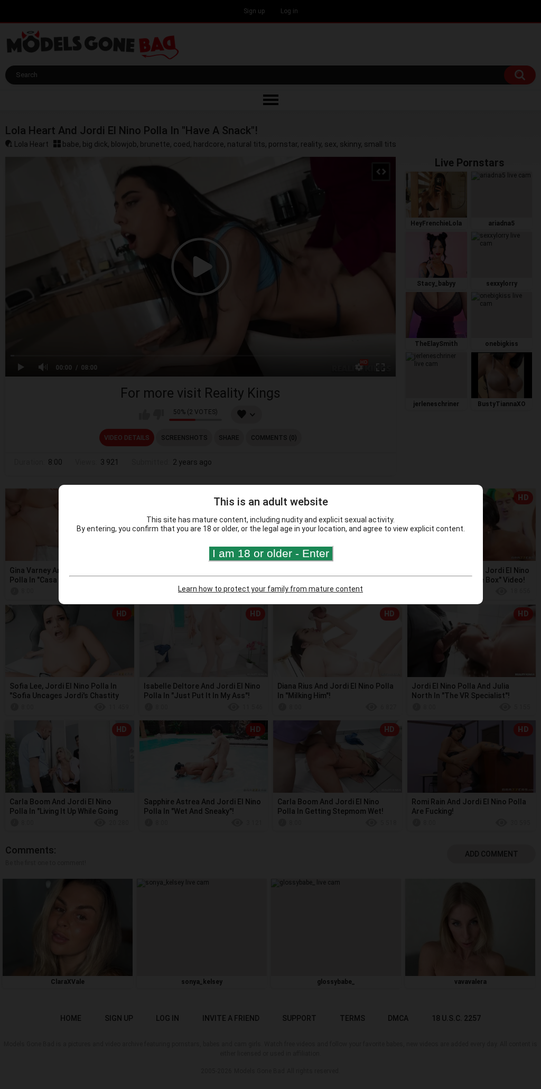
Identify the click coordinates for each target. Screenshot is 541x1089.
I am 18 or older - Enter (270, 553)
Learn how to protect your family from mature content (270, 589)
